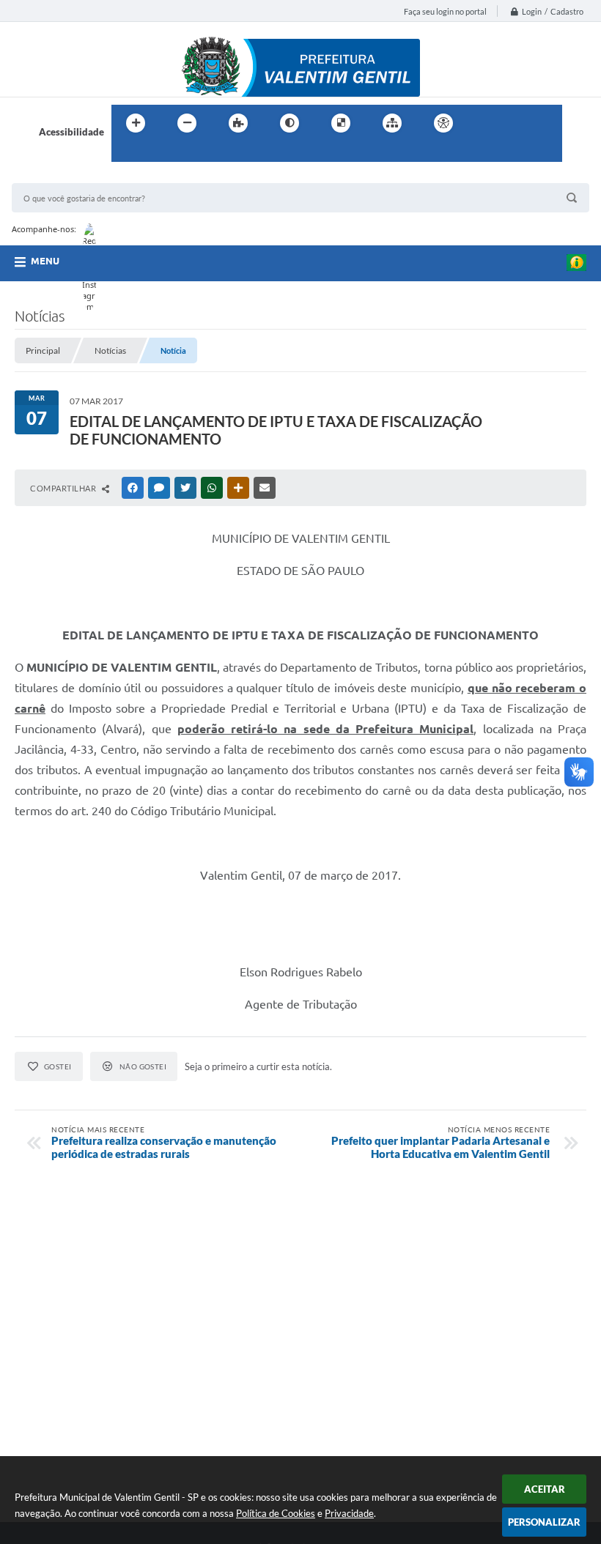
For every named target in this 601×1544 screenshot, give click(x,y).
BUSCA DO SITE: (55, 176)
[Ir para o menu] (517, 123)
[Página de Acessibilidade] (443, 123)
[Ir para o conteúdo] (485, 123)
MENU (45, 261)
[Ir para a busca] (126, 153)
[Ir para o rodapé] (158, 153)
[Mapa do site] (392, 123)
